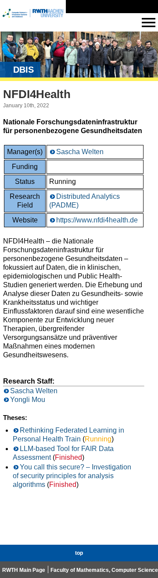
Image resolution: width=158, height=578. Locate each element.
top (79, 553)
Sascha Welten (80, 151)
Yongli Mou (27, 399)
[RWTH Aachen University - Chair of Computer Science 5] (33, 21)
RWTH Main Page (23, 570)
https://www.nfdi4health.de (97, 220)
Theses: (15, 417)
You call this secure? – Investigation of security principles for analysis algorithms (72, 475)
